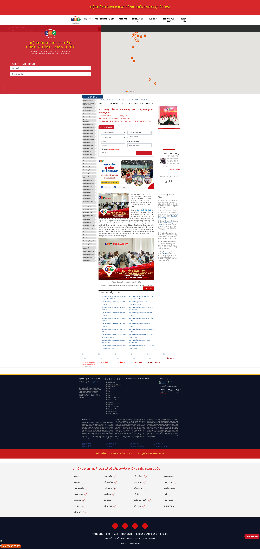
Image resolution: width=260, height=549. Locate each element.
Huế (167, 494)
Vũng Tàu (109, 506)
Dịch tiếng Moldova (88, 157)
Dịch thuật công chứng (104, 19)
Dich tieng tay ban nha (137, 446)
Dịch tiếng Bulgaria (88, 127)
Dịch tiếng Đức (87, 222)
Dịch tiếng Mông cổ (88, 160)
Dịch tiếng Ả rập (87, 107)
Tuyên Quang (171, 488)
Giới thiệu (109, 538)
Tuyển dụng (183, 20)
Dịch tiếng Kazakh (88, 145)
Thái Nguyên (80, 488)
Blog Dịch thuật (110, 382)
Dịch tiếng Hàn (87, 192)
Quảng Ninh (170, 476)
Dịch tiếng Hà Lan (88, 228)
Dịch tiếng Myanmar (88, 234)
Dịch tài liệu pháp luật (112, 397)
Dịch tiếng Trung (87, 195)
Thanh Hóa (80, 494)
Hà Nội (78, 476)
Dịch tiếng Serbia (87, 173)
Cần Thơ (139, 506)
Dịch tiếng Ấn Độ (87, 257)
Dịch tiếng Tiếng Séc (88, 180)
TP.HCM (78, 506)
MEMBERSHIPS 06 (147, 371)
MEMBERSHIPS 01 (87, 371)
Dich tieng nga (87, 445)
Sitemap (152, 538)
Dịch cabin (109, 404)
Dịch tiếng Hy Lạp (88, 142)
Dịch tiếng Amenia (88, 110)
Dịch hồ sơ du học (111, 389)
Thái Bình (109, 488)
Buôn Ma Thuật (142, 500)
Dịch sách (109, 393)
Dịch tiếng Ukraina (88, 186)
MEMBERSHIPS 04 (116, 371)
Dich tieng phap (135, 445)
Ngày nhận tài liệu (133, 141)
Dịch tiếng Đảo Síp (88, 189)
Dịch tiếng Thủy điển (88, 240)
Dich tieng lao (110, 446)
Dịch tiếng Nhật (87, 209)
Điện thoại (110, 149)
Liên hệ (130, 538)
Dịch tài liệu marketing (112, 407)
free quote (167, 135)
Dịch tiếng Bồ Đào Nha (88, 202)
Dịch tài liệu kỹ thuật (112, 384)
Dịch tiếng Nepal (87, 163)
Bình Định (109, 500)
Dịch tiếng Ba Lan (88, 113)
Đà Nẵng (79, 500)
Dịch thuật (103, 99)
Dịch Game (109, 395)
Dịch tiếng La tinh (88, 148)
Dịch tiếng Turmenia (88, 183)
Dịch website (110, 402)
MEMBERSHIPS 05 (129, 371)
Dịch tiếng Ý (86, 219)
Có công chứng (133, 136)
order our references (169, 144)
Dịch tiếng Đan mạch (88, 225)
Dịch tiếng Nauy (87, 237)
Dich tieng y (157, 445)
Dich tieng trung (159, 443)
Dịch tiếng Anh (87, 198)
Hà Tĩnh (138, 494)
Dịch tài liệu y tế (111, 400)
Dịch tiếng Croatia (88, 130)
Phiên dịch (123, 19)
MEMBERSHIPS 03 (106, 371)
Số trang (103, 141)
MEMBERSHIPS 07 (168, 371)
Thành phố (152, 19)
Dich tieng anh (87, 443)
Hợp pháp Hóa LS (137, 20)
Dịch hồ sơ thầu (111, 386)
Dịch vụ (87, 19)
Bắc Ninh (79, 482)
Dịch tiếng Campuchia (86, 247)
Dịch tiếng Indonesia (88, 254)
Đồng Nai (79, 512)
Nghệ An (109, 494)
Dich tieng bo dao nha (161, 446)
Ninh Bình (169, 482)
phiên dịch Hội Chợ (112, 413)
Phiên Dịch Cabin (111, 411)
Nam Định (139, 482)
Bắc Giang (139, 488)
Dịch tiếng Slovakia (88, 166)
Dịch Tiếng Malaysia (88, 251)
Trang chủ (97, 534)
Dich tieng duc (110, 445)
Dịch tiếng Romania (88, 170)
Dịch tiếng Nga (87, 206)
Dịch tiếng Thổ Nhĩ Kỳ (88, 176)
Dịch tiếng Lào (87, 151)
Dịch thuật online (88, 100)
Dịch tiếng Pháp (87, 212)
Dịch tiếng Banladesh (86, 120)
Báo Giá (164, 534)
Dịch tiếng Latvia (87, 154)
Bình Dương (170, 506)
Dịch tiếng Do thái (88, 133)
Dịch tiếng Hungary (88, 139)
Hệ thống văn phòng (146, 534)
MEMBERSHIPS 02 (97, 371)
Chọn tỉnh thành (23, 64)
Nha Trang (170, 500)
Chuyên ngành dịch (112, 379)
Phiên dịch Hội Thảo (112, 409)
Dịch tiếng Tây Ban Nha (88, 216)
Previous (67, 459)
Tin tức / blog (141, 538)
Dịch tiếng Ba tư (87, 116)
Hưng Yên (109, 476)
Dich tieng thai (86, 446)
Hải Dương (110, 482)
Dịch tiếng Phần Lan (88, 244)
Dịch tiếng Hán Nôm (88, 231)
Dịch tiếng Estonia (88, 136)
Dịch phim (109, 391)
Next (194, 459)
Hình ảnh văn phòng (168, 20)
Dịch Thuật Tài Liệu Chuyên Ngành (88, 104)
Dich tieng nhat (111, 443)
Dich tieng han (134, 443)
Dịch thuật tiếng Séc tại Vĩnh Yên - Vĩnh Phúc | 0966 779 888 (132, 99)
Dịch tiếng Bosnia (88, 124)
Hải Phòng (140, 476)
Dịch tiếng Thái (87, 260)
